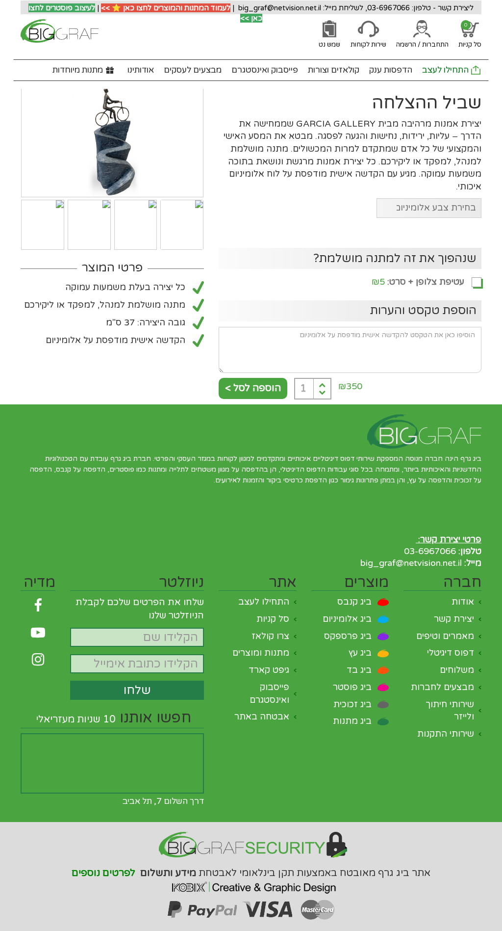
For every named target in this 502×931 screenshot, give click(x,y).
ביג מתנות (352, 721)
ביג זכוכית (352, 704)
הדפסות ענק (390, 70)
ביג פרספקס (348, 636)
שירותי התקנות (445, 733)
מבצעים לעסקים (193, 70)
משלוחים (457, 670)
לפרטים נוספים (103, 873)
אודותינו (140, 70)
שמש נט (329, 45)
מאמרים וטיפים (445, 636)
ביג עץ (360, 652)
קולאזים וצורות (333, 70)
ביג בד (359, 670)
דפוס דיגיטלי (450, 652)
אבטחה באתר (261, 716)
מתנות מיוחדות (77, 70)
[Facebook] (38, 605)
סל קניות (272, 618)
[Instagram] (38, 659)
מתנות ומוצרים (260, 652)
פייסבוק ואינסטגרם (264, 70)
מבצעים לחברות (442, 687)
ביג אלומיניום (347, 618)
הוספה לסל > (253, 388)
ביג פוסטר (352, 687)
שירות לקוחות (368, 45)
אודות (463, 601)
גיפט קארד (269, 670)
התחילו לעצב (445, 70)
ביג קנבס (354, 601)
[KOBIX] (251, 884)
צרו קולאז (270, 636)
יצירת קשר (454, 618)
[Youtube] (38, 632)
